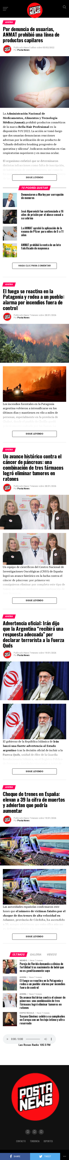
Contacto (21, 1141)
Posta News (23, 50)
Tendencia (34, 1141)
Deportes (48, 1141)
